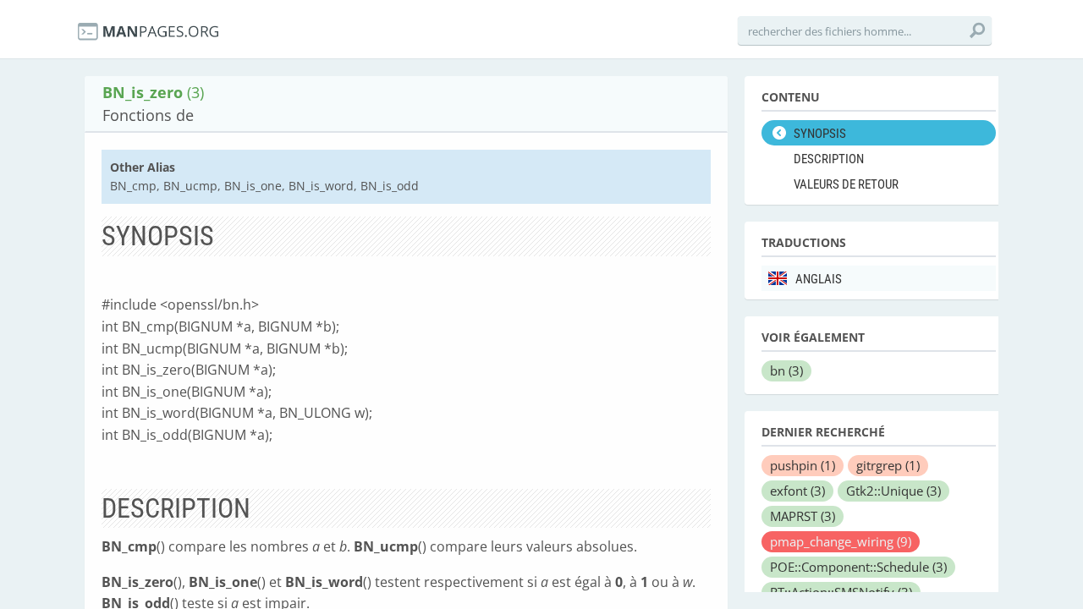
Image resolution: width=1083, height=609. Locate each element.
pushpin (802, 465)
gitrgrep (888, 465)
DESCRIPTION (829, 159)
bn (786, 370)
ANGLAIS (818, 279)
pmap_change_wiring (840, 541)
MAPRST (802, 516)
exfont (797, 490)
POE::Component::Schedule (858, 566)
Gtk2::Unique (893, 490)
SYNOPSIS (820, 133)
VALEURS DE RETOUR (846, 184)
